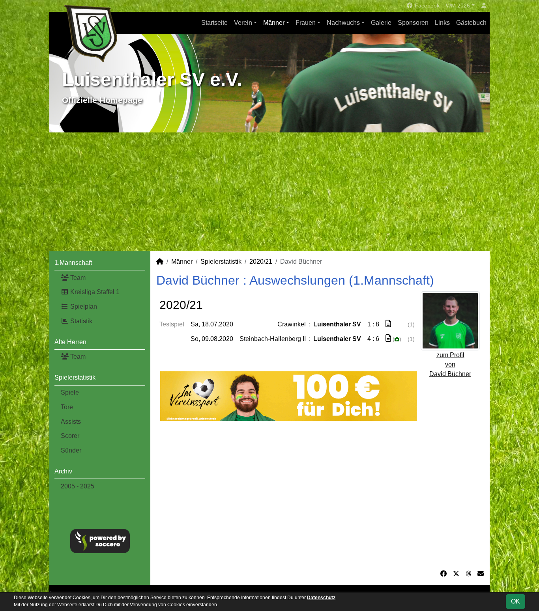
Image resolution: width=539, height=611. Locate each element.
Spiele (70, 392)
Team (77, 277)
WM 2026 (458, 5)
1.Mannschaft (73, 262)
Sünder (71, 450)
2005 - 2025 (77, 486)
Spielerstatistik (74, 377)
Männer (273, 22)
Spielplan (83, 306)
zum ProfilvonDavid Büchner (450, 364)
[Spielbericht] (388, 324)
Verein (243, 22)
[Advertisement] (269, 191)
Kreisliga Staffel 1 (94, 292)
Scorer (70, 435)
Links (442, 22)
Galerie (381, 22)
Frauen (306, 22)
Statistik (80, 321)
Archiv (63, 471)
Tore (67, 407)
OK (515, 601)
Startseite (214, 22)
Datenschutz (321, 597)
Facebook (426, 5)
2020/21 (260, 261)
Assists (71, 421)
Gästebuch (471, 22)
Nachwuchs (343, 22)
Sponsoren (413, 22)
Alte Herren (70, 342)
